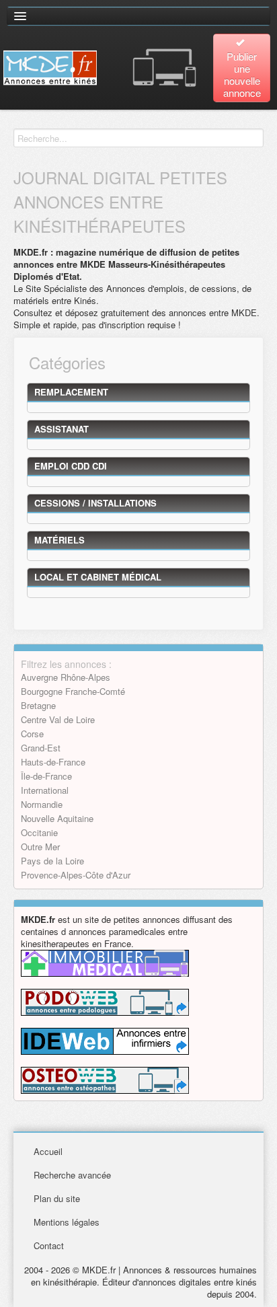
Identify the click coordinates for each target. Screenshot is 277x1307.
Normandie (42, 804)
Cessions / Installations (95, 502)
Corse (32, 733)
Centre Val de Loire (58, 719)
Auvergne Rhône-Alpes (65, 677)
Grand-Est (41, 747)
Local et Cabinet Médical (97, 576)
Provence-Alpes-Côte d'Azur (75, 874)
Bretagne (38, 705)
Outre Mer (40, 846)
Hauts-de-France (53, 761)
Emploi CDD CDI (70, 465)
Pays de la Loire (52, 860)
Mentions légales (67, 1222)
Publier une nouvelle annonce (242, 74)
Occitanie (39, 832)
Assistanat (61, 428)
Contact (49, 1245)
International (45, 790)
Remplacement (71, 391)
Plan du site (57, 1198)
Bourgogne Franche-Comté (73, 691)
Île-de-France (46, 776)
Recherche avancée (72, 1174)
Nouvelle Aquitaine (57, 818)
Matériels (59, 539)
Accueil (48, 1151)
